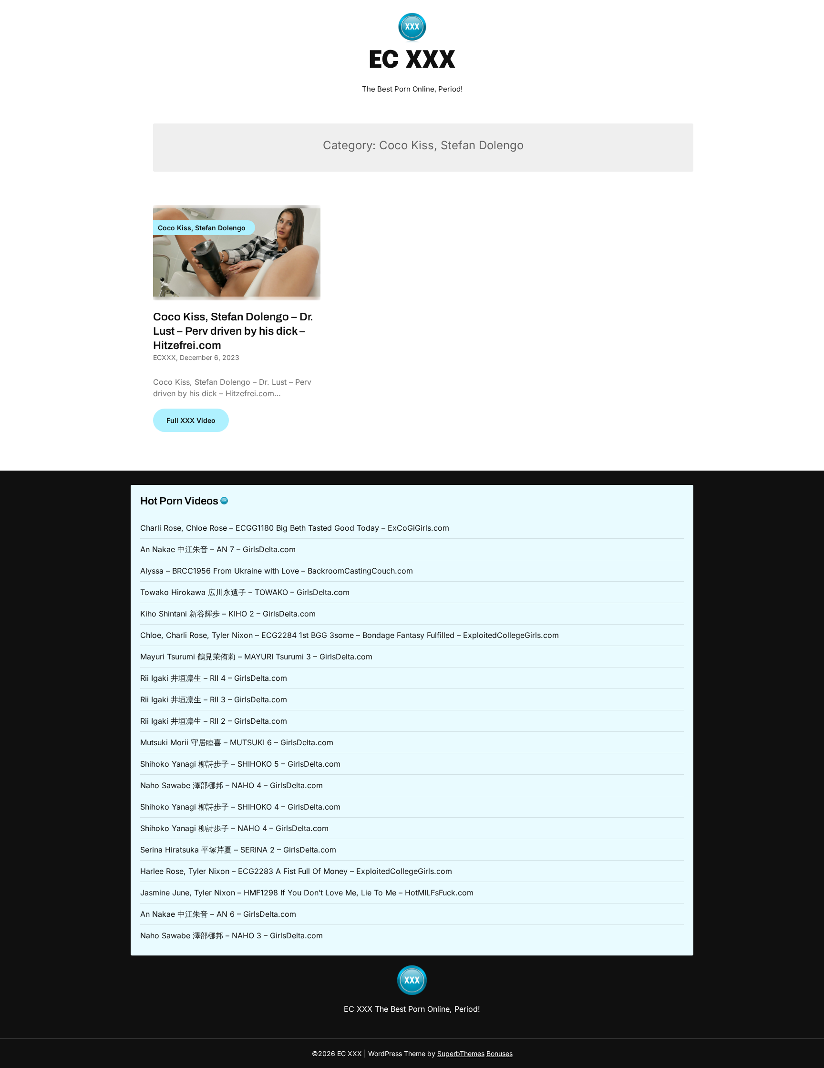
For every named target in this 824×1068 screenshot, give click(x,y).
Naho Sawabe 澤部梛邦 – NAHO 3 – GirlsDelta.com (231, 935)
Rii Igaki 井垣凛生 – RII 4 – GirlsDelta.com (213, 678)
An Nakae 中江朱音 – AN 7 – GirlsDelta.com (218, 549)
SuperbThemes (460, 1053)
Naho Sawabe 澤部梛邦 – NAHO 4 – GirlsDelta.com (231, 785)
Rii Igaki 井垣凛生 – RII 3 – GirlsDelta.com (213, 699)
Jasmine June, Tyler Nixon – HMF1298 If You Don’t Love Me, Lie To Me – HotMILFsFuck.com (307, 892)
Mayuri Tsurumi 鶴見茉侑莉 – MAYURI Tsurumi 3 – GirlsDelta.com (256, 656)
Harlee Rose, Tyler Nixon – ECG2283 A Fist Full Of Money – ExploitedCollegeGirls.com (296, 871)
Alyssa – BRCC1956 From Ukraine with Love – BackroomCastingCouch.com (276, 570)
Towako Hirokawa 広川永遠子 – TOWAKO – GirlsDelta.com (245, 592)
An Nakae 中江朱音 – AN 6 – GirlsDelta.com (218, 914)
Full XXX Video (191, 420)
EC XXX (412, 61)
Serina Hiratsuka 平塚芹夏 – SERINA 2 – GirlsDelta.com (238, 849)
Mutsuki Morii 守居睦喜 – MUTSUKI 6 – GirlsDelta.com (236, 742)
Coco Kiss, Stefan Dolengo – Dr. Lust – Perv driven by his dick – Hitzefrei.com (233, 331)
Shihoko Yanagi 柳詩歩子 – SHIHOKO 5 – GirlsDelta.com (240, 764)
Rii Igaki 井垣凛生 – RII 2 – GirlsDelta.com (213, 721)
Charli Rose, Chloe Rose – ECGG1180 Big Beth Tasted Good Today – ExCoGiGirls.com (294, 528)
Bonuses (499, 1053)
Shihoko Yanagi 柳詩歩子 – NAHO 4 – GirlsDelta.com (234, 828)
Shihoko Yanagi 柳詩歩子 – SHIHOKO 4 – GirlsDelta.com (240, 806)
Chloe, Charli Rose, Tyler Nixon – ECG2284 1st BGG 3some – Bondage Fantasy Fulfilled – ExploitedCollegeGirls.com (349, 635)
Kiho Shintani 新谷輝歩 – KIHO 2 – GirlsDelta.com (228, 613)
